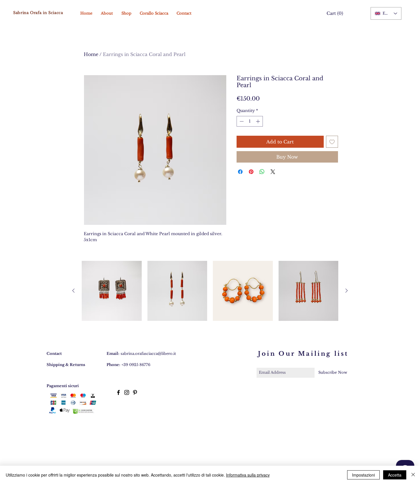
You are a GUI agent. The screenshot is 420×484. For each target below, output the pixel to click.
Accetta (394, 475)
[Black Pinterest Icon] (135, 392)
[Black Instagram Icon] (126, 392)
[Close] (413, 474)
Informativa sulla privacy (248, 475)
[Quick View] (112, 291)
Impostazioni (363, 475)
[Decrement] (241, 121)
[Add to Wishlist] (332, 142)
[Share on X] (272, 171)
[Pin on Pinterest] (251, 171)
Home (91, 54)
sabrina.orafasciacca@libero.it (148, 353)
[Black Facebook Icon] (118, 392)
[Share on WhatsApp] (262, 171)
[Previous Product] (73, 290)
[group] (210, 291)
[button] (334, 13)
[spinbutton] (250, 121)
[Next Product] (346, 290)
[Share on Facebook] (240, 171)
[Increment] (258, 121)
